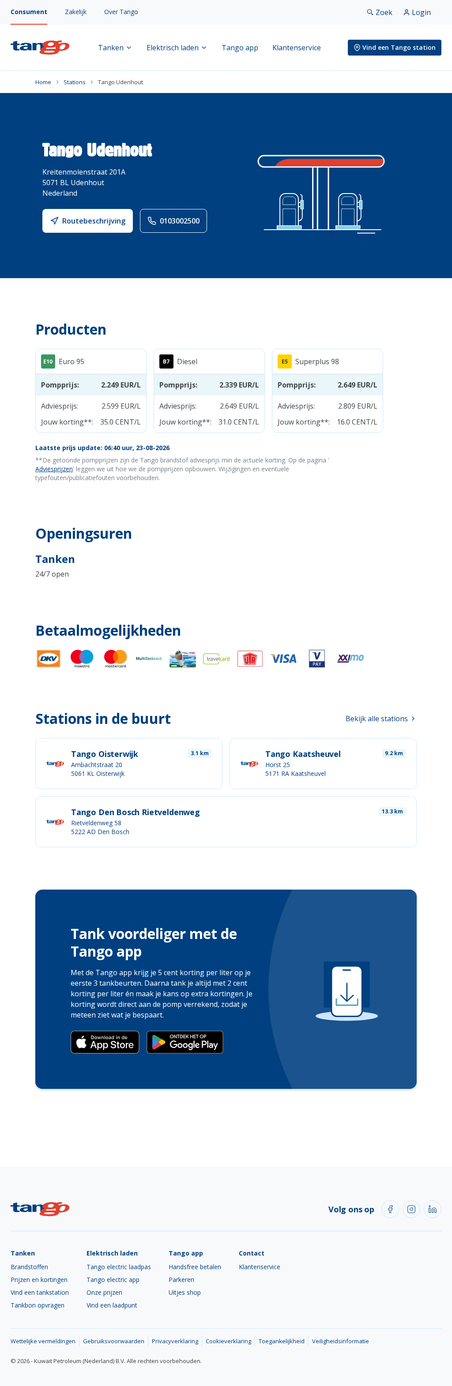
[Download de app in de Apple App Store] (105, 1042)
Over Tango (121, 11)
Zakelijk (76, 11)
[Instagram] (411, 1209)
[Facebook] (390, 1209)
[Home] (40, 48)
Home (43, 82)
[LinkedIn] (432, 1209)
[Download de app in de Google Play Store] (185, 1042)
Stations (75, 82)
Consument (29, 11)
